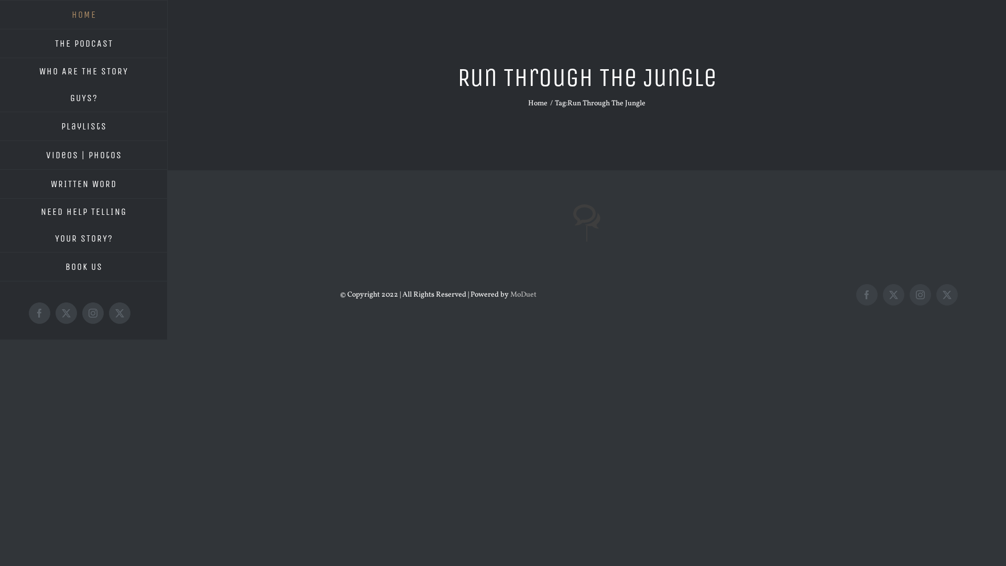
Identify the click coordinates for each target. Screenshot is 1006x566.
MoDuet (523, 295)
